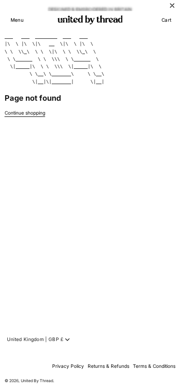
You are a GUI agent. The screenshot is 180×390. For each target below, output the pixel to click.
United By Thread (37, 380)
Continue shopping (25, 113)
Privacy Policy (68, 366)
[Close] (172, 5)
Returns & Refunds (108, 366)
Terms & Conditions (154, 366)
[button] (17, 20)
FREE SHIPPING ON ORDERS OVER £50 (90, 7)
